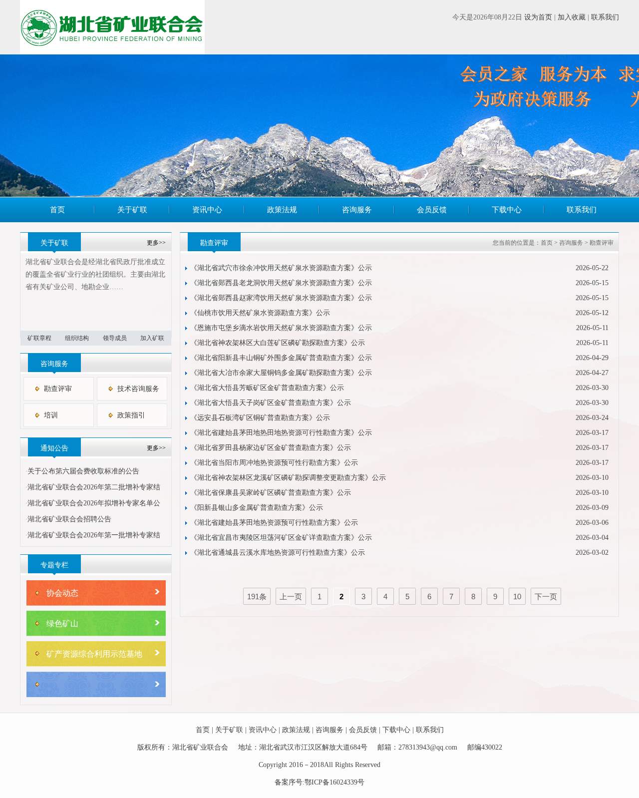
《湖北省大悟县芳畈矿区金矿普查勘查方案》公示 (267, 388)
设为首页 (538, 17)
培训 (51, 415)
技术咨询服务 (138, 389)
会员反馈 (432, 210)
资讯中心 (207, 210)
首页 (57, 210)
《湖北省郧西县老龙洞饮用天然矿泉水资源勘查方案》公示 (281, 283)
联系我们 (605, 17)
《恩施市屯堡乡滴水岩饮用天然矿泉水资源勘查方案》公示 (281, 328)
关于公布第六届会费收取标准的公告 (83, 471)
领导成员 (115, 338)
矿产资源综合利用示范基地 (94, 654)
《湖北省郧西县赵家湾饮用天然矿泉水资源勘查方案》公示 (281, 298)
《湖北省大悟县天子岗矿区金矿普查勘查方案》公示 (270, 402)
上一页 (291, 596)
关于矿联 (132, 210)
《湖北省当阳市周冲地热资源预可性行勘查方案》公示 (274, 462)
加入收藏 (572, 17)
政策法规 (282, 210)
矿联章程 (39, 338)
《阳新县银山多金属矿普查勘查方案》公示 (256, 507)
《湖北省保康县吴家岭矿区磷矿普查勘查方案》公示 (270, 492)
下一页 (546, 596)
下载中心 (507, 210)
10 (517, 596)
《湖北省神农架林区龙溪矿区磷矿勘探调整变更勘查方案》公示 (288, 477)
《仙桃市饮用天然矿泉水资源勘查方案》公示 (260, 313)
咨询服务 (357, 210)
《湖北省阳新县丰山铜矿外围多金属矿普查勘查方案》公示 (281, 358)
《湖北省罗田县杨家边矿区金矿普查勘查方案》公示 (270, 447)
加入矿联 (152, 338)
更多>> (156, 242)
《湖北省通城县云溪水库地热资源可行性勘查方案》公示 (277, 552)
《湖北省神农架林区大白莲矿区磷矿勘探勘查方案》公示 (277, 343)
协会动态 (62, 593)
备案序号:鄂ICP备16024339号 (319, 782)
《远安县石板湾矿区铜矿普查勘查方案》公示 (260, 417)
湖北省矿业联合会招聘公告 (69, 519)
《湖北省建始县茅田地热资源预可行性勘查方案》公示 (274, 522)
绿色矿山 (62, 623)
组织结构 (77, 338)
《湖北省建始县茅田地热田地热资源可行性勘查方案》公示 (281, 432)
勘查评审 (58, 389)
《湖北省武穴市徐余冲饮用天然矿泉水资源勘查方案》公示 (281, 268)
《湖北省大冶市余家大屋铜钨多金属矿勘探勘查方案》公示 (281, 373)
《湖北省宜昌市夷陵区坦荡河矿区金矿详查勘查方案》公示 (281, 537)
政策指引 (131, 415)
